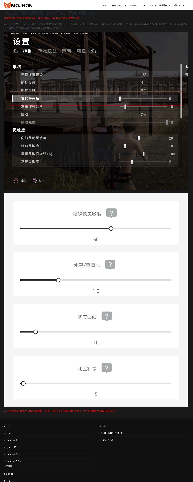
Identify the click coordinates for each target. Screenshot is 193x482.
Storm (9, 433)
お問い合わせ (107, 440)
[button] (184, 5)
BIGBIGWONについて (111, 433)
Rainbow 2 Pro (13, 461)
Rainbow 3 (11, 440)
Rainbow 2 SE (13, 454)
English (10, 474)
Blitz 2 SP (11, 447)
